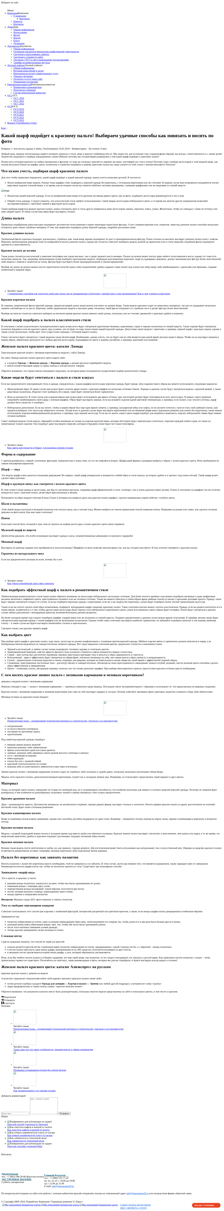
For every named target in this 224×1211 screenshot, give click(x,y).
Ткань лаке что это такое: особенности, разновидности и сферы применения (53, 1049)
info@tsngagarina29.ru (63, 1186)
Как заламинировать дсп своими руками (34, 1090)
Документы (13, 46)
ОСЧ (9, 106)
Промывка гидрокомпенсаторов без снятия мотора (39, 1070)
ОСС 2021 (18, 101)
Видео (16, 35)
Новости (17, 21)
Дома (10, 27)
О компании (19, 16)
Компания (12, 13)
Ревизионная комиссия (19, 84)
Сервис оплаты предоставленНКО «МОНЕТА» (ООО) (135, 1206)
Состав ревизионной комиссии (29, 92)
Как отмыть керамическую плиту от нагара (29, 1135)
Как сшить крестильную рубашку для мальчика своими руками (40, 447)
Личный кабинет (16, 65)
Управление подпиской (25, 81)
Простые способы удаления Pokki (24, 1146)
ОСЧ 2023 (18, 120)
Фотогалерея (20, 32)
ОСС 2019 (18, 98)
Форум (17, 38)
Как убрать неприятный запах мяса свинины (30, 583)
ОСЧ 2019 (18, 109)
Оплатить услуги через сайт (28, 79)
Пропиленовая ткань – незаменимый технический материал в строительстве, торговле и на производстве (62, 721)
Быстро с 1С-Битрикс (204, 1205)
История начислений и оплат (28, 71)
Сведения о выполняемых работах (31, 54)
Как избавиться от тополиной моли (25, 1141)
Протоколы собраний (24, 90)
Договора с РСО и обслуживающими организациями (41, 60)
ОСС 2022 (18, 103)
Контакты (25, 18)
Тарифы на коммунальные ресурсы (31, 62)
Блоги (16, 40)
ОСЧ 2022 (18, 117)
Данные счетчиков (23, 76)
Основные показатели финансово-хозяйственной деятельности (46, 51)
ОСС (9, 95)
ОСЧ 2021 (18, 114)
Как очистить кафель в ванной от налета (28, 1130)
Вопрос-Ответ (14, 123)
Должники (19, 43)
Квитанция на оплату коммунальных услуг (35, 73)
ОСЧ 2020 (18, 112)
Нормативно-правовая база (27, 87)
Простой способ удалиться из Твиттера (27, 1124)
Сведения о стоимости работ (28, 57)
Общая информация (23, 29)
